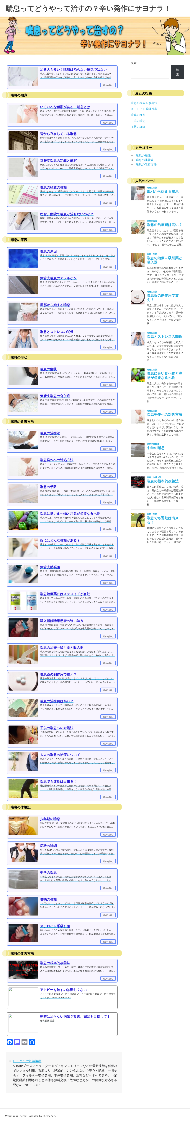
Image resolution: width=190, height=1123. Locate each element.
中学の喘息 (138, 120)
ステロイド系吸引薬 (144, 109)
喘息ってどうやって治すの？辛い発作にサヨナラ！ (88, 8)
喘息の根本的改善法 (144, 103)
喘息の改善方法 (146, 164)
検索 (134, 63)
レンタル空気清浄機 (27, 1061)
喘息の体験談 (145, 160)
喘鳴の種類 (138, 114)
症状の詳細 (138, 126)
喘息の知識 (143, 155)
